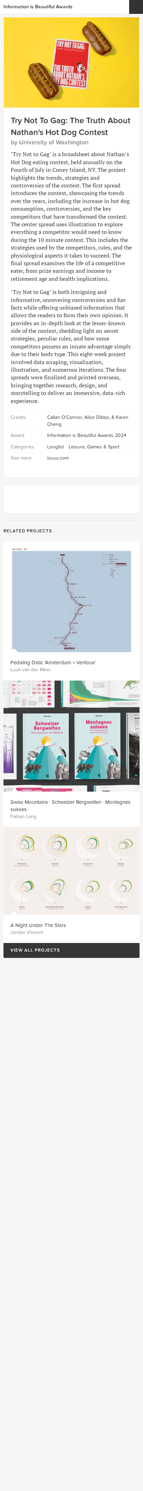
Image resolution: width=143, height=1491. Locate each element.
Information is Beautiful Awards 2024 (86, 435)
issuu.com (58, 458)
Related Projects (27, 531)
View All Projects (31, 950)
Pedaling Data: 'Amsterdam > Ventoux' (53, 662)
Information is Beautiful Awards (38, 7)
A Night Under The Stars (38, 925)
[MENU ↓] (136, 7)
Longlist (55, 447)
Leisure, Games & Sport (94, 447)
